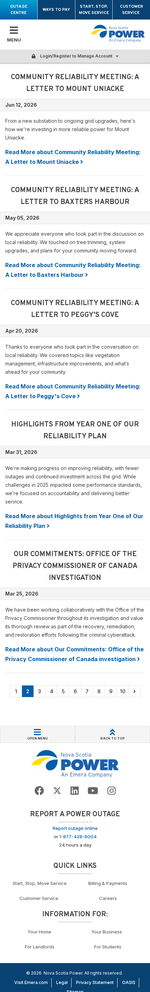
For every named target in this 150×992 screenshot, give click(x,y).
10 (123, 691)
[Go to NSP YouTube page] (93, 791)
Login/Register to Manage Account (75, 56)
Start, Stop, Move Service (94, 10)
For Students (107, 946)
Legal (62, 982)
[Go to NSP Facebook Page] (39, 791)
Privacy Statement (95, 982)
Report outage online (75, 828)
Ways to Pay (56, 10)
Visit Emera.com (31, 982)
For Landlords (39, 946)
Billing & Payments (107, 883)
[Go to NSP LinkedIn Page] (75, 791)
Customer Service (131, 10)
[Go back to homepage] (118, 34)
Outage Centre (18, 10)
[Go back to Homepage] (75, 763)
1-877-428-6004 (78, 836)
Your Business (107, 931)
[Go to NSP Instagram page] (112, 791)
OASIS (128, 982)
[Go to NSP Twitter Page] (57, 791)
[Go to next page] (134, 691)
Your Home (39, 931)
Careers (108, 898)
